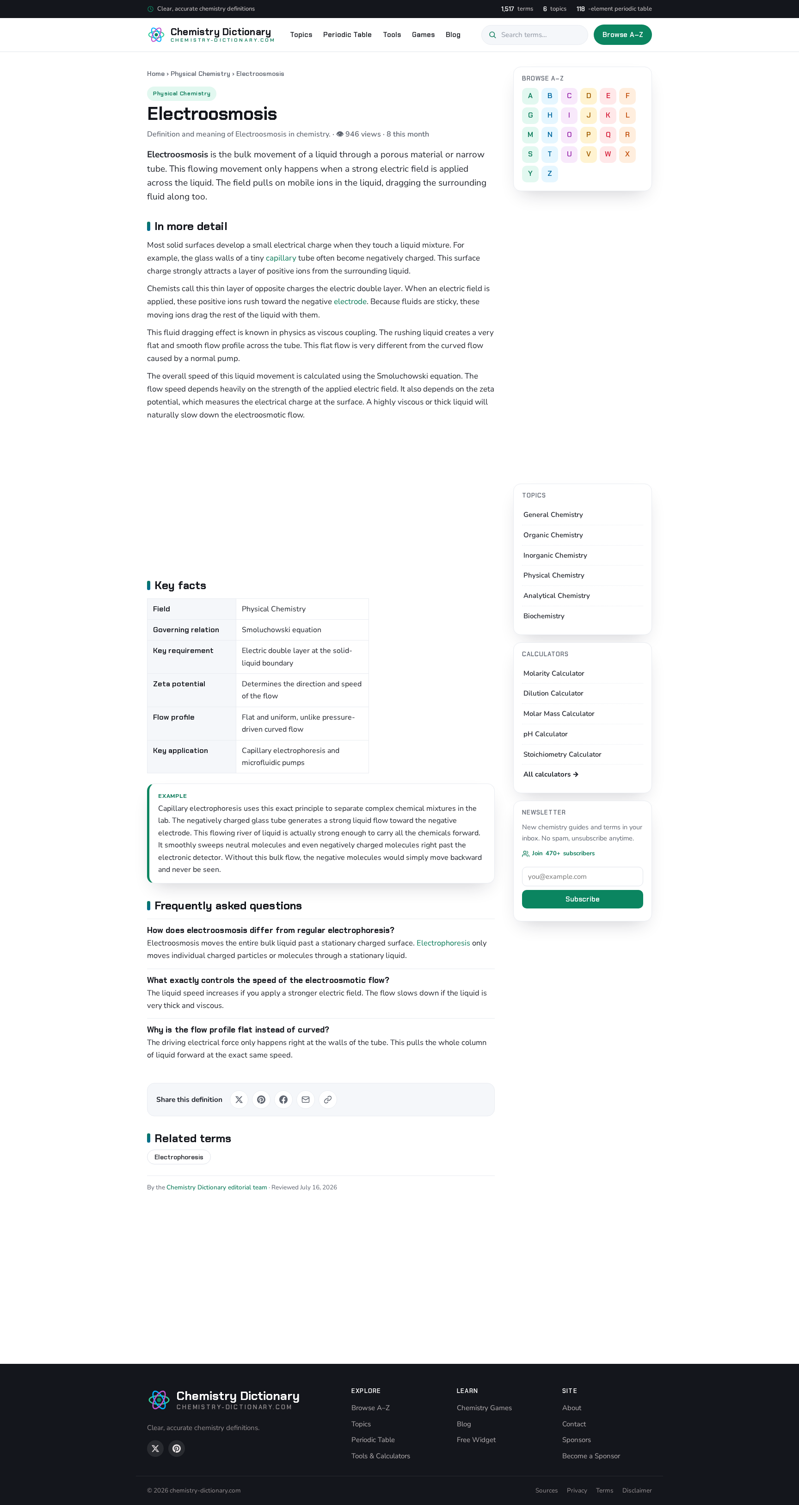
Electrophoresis (443, 943)
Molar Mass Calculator (559, 713)
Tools (392, 34)
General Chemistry (553, 514)
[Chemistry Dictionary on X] (155, 1448)
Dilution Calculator (553, 693)
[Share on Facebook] (283, 1099)
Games (423, 34)
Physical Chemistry (200, 73)
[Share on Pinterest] (261, 1099)
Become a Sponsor (591, 1456)
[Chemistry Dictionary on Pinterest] (176, 1448)
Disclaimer (637, 1490)
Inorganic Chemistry (555, 555)
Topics (301, 34)
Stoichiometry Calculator (562, 754)
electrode (350, 301)
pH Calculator (545, 734)
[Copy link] (328, 1099)
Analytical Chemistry (556, 595)
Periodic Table (347, 34)
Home (156, 73)
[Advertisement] (321, 498)
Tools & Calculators (380, 1456)
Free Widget (476, 1439)
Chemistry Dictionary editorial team (216, 1187)
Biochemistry (544, 616)
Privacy (577, 1490)
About (571, 1407)
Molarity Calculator (553, 673)
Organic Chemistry (553, 535)
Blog (453, 34)
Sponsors (576, 1439)
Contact (574, 1424)
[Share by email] (305, 1099)
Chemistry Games (484, 1407)
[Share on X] (239, 1099)
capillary (281, 258)
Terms (605, 1490)
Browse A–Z (623, 34)
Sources (546, 1490)
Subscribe (582, 899)
